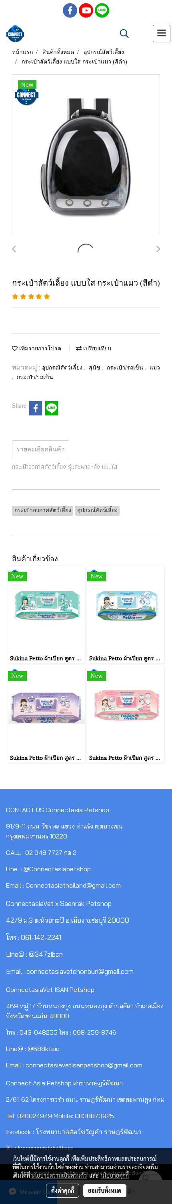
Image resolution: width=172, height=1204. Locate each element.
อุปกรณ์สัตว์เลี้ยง (63, 368)
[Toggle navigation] (161, 33)
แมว (155, 368)
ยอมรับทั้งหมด (105, 1190)
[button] (122, 33)
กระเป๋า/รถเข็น (126, 368)
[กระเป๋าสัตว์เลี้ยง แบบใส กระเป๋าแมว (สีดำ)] (86, 154)
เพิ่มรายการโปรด (39, 349)
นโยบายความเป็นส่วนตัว (59, 1175)
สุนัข (95, 368)
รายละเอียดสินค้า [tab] (40, 449)
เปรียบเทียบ (96, 349)
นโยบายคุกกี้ (115, 1175)
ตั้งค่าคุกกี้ (62, 1190)
